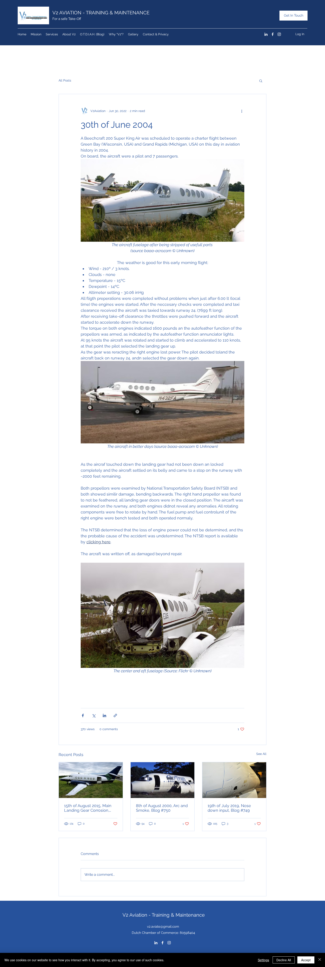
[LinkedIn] (266, 34)
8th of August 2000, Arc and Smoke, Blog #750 (162, 808)
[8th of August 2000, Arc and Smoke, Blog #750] (163, 780)
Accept (306, 960)
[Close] (319, 959)
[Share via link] (115, 715)
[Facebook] (272, 34)
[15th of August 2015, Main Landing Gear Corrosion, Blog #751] (91, 780)
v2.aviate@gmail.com (163, 927)
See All (261, 754)
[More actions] (241, 111)
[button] (261, 80)
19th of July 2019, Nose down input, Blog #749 (229, 808)
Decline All (283, 960)
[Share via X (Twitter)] (94, 715)
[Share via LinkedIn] (104, 715)
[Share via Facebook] (83, 715)
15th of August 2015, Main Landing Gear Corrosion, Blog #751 (87, 808)
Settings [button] (263, 960)
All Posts (65, 80)
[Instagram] (279, 34)
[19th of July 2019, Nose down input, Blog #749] (234, 780)
